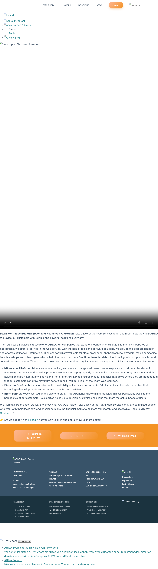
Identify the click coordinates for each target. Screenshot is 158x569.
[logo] (23, 5)
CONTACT (115, 5)
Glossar (131, 483)
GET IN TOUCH (79, 436)
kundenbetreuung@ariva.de (25, 484)
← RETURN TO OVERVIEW (32, 436)
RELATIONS (83, 5)
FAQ (124, 483)
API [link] (69, 376)
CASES (67, 5)
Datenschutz (127, 476)
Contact (4, 413)
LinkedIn (33, 420)
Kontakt (125, 487)
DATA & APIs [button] (48, 5)
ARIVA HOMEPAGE (125, 436)
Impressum (127, 480)
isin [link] (14, 372)
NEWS (99, 5)
